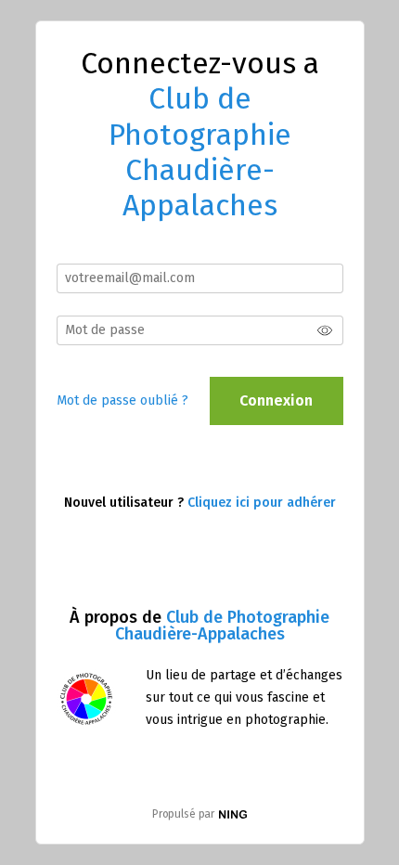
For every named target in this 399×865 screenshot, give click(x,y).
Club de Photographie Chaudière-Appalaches (222, 625)
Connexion (276, 400)
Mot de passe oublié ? (122, 400)
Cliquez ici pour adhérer (261, 502)
